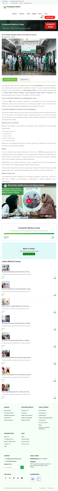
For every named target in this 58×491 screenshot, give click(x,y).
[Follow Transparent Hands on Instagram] (9, 478)
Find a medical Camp (29, 254)
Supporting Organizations (46, 417)
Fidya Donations (8, 420)
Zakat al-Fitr (7, 417)
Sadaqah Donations (9, 415)
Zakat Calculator (14, 3)
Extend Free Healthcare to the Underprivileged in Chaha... (16, 289)
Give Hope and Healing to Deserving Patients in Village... (16, 323)
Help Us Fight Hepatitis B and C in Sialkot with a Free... (16, 391)
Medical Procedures (26, 415)
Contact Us (7, 444)
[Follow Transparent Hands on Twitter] (13, 478)
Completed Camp (9, 79)
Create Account (27, 3)
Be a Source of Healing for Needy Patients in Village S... (16, 340)
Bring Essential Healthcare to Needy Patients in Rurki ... (16, 271)
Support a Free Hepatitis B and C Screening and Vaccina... (17, 374)
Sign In (21, 3)
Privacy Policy (25, 441)
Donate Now (49, 17)
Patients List (24, 410)
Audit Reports (42, 415)
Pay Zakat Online (9, 413)
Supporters (24, 79)
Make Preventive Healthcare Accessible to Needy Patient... (17, 357)
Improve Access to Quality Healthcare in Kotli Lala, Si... (16, 306)
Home (3, 27)
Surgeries (24, 413)
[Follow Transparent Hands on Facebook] (5, 478)
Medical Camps (25, 420)
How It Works (42, 410)
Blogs (40, 425)
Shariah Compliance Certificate (44, 428)
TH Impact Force (8, 439)
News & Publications (9, 441)
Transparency (42, 413)
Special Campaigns (26, 417)
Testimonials (42, 420)
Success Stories (43, 422)
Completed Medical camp (12, 27)
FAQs (22, 436)
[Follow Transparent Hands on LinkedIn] (17, 478)
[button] (6, 57)
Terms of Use (25, 444)
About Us (6, 436)
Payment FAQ (25, 439)
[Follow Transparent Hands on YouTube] (21, 478)
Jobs (5, 446)
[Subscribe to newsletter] (22, 467)
